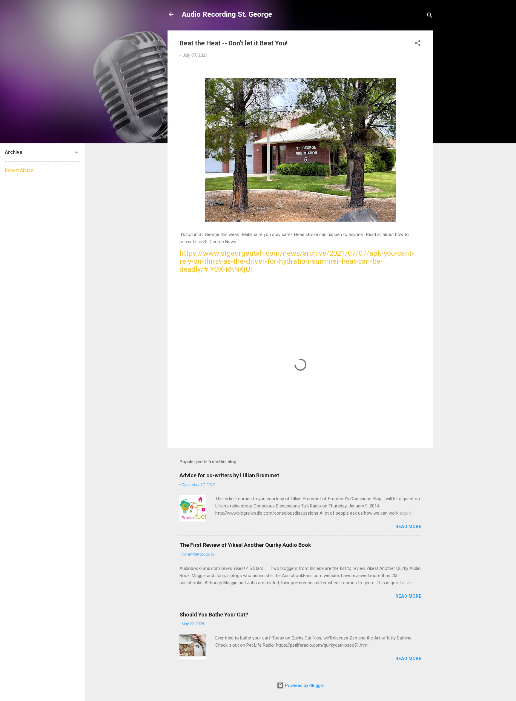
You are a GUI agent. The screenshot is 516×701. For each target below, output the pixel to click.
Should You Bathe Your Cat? (213, 614)
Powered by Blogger (304, 685)
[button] (417, 44)
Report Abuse (19, 170)
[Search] (429, 16)
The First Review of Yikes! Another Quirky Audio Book (245, 545)
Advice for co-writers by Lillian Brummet (229, 475)
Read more (408, 526)
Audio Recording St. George (227, 14)
